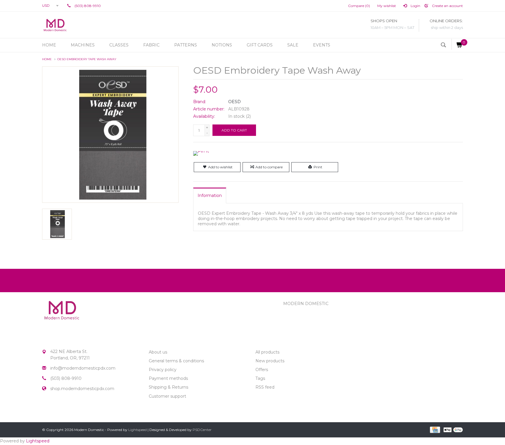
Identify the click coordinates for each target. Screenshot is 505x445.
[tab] (209, 195)
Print (318, 167)
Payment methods (168, 378)
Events (321, 45)
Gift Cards (260, 45)
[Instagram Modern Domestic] (57, 408)
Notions (222, 45)
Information (210, 195)
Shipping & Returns (168, 387)
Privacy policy (163, 369)
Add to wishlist (220, 167)
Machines (83, 45)
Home (49, 45)
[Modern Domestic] (55, 25)
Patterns (185, 45)
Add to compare (269, 167)
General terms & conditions (176, 360)
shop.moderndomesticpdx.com (82, 388)
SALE (292, 45)
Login (415, 6)
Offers (261, 369)
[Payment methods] (434, 429)
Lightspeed (137, 429)
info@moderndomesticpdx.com (82, 368)
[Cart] (457, 44)
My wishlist (386, 6)
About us (158, 352)
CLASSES (119, 45)
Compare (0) (359, 6)
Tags (260, 378)
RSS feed (264, 387)
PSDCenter (202, 429)
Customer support (167, 396)
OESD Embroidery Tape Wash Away (86, 59)
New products (269, 360)
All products (267, 352)
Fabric (151, 45)
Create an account (447, 6)
